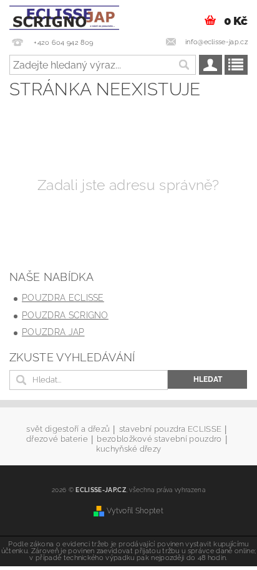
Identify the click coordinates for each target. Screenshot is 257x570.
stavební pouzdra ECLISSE (170, 429)
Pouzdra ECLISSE (63, 298)
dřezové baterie (57, 439)
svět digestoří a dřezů (68, 429)
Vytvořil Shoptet (135, 510)
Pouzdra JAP (53, 332)
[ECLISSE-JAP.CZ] (64, 16)
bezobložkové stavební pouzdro (159, 439)
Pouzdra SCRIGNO (65, 315)
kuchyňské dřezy (129, 449)
